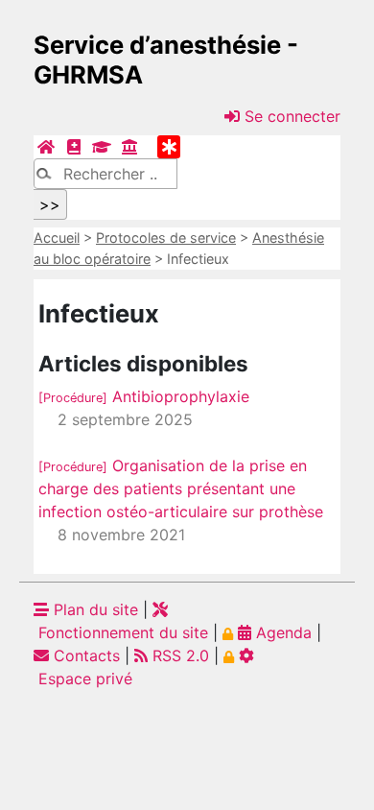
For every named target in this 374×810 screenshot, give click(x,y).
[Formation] (101, 146)
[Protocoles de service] (73, 146)
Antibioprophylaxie (143, 396)
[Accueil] (46, 146)
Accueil (57, 237)
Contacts (84, 655)
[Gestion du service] (129, 146)
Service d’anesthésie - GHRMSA (166, 59)
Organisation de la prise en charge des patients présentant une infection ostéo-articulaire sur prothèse (180, 488)
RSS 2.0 (178, 655)
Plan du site (93, 609)
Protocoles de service (166, 237)
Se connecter (290, 116)
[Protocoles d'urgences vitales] (168, 146)
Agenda (281, 632)
